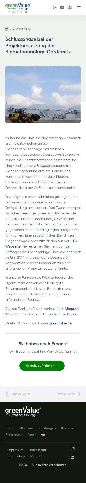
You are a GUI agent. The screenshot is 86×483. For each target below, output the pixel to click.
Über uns (27, 428)
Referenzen (13, 434)
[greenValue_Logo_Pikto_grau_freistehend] (18, 7)
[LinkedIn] (61, 7)
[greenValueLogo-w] (23, 411)
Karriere (67, 428)
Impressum (15, 450)
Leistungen (47, 428)
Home (9, 428)
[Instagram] (54, 7)
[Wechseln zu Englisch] (70, 7)
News (32, 434)
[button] (79, 8)
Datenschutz (38, 450)
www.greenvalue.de (56, 323)
